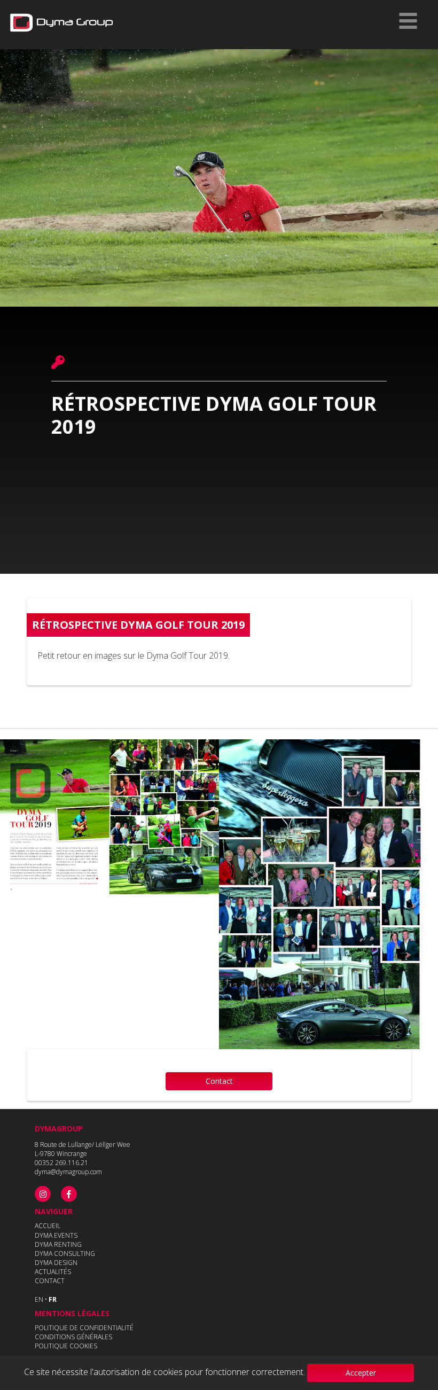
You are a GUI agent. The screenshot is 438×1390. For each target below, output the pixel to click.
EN (39, 1299)
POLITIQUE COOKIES (66, 1345)
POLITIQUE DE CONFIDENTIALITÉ (84, 1327)
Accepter (361, 1373)
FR (53, 1299)
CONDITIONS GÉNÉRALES (73, 1336)
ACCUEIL (47, 1225)
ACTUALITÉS (53, 1271)
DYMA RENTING (58, 1244)
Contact (219, 1081)
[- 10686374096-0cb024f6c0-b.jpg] (109, 816)
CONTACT (50, 1280)
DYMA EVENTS (56, 1235)
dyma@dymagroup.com (68, 1171)
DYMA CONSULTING (65, 1253)
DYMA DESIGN (56, 1262)
